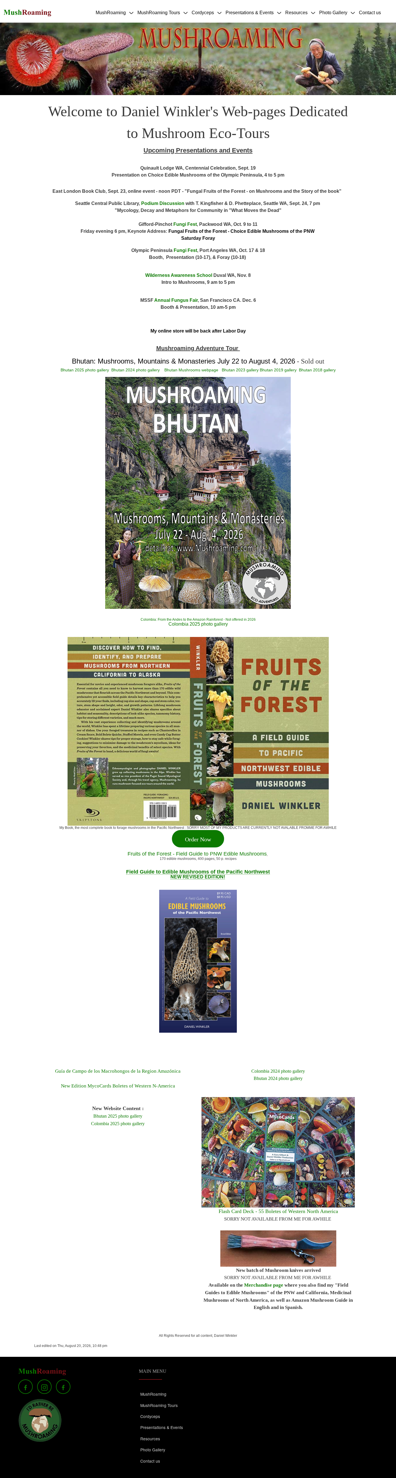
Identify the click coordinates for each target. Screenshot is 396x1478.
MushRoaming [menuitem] (111, 16)
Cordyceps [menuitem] (203, 16)
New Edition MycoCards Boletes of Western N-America (118, 1086)
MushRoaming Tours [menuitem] (158, 16)
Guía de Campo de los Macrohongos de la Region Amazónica (118, 1071)
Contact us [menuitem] (370, 12)
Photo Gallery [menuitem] (333, 16)
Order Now (198, 839)
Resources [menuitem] (296, 16)
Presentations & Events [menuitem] (250, 16)
